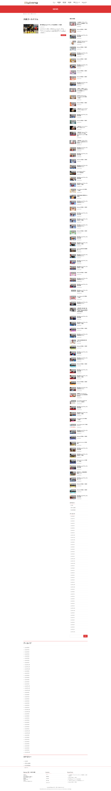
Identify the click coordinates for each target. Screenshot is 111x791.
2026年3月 (73, 528)
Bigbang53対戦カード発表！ (82, 102)
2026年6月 (73, 520)
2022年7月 (73, 617)
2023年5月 (73, 596)
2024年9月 (73, 565)
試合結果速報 (27, 765)
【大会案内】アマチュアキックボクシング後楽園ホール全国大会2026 (82, 23)
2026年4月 (73, 525)
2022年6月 (73, 619)
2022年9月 (73, 612)
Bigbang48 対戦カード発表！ (82, 272)
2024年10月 (73, 563)
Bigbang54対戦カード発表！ (82, 76)
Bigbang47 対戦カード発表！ (82, 328)
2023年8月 (73, 591)
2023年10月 (73, 586)
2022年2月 (27, 748)
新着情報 (47, 776)
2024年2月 (73, 579)
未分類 (72, 505)
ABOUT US (26, 767)
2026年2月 (73, 530)
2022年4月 (73, 622)
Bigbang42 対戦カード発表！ (82, 483)
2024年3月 (73, 577)
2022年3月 (73, 624)
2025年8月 (73, 542)
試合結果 (47, 778)
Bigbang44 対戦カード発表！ (82, 381)
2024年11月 (73, 561)
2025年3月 (73, 551)
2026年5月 (73, 523)
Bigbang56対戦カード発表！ (82, 58)
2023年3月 (73, 601)
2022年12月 (73, 608)
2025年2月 (73, 553)
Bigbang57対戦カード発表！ (82, 47)
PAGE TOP (107, 766)
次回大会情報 (73, 507)
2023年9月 (73, 589)
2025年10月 (73, 539)
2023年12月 (73, 584)
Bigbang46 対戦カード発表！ (82, 346)
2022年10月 (73, 610)
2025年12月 (73, 535)
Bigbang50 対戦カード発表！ (82, 207)
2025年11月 (73, 537)
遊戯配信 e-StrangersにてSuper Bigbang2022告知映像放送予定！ (82, 394)
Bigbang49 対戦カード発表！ (82, 230)
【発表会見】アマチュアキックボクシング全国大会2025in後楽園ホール (82, 141)
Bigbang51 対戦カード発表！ (82, 159)
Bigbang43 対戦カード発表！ (82, 436)
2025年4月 (73, 549)
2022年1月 (73, 629)
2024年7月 (73, 570)
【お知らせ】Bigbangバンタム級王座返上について (76, 780)
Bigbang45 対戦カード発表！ (82, 363)
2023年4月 (73, 598)
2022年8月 (73, 615)
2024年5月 (73, 572)
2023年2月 (73, 603)
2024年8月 (73, 568)
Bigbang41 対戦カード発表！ (82, 489)
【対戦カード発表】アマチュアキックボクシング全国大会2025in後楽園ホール (82, 89)
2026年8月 (73, 516)
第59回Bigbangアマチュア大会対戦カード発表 (51, 24)
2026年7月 (73, 518)
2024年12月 (73, 558)
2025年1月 (73, 556)
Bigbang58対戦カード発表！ (82, 29)
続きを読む (63, 35)
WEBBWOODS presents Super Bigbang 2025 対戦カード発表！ (82, 96)
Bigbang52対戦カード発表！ (82, 120)
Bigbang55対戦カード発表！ (82, 70)
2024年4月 (73, 575)
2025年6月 (73, 546)
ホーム (47, 774)
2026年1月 (73, 532)
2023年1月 (73, 605)
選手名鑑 (47, 780)
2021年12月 (73, 631)
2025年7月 (73, 544)
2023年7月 (73, 594)
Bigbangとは (48, 782)
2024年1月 (73, 582)
